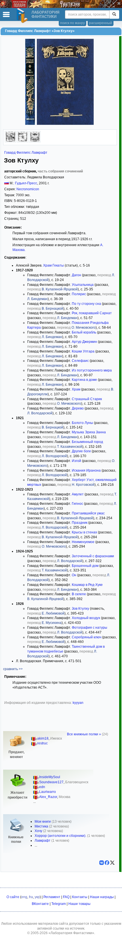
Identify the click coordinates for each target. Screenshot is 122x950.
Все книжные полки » (84, 734)
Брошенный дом (85, 566)
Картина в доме (84, 380)
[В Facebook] (107, 862)
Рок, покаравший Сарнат (92, 313)
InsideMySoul (49, 777)
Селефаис (80, 361)
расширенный (100, 23)
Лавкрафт (43, 841)
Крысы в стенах (84, 532)
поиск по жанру (72, 23)
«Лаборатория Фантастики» (71, 933)
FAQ (66, 897)
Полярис (79, 294)
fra (31, 897)
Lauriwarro (47, 792)
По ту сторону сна (86, 304)
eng (24, 897)
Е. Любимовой (53, 613)
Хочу (38, 831)
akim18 (43, 738)
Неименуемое (83, 542)
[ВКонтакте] (101, 862)
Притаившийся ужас (88, 513)
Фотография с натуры (89, 628)
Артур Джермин (84, 342)
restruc (42, 743)
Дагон (76, 275)
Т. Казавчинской (69, 447)
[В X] (112, 862)
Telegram (58, 904)
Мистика (41, 826)
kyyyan (78, 703)
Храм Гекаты (53, 265)
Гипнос (77, 504)
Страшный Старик (87, 399)
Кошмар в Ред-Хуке (87, 585)
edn (42, 787)
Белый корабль (84, 332)
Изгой (76, 461)
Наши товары (79, 904)
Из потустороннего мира (92, 370)
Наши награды (102, 897)
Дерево (78, 408)
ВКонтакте (40, 904)
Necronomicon (27, 189)
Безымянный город (87, 442)
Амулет (78, 494)
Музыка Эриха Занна (89, 432)
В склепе (79, 594)
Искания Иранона (86, 470)
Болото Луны (82, 423)
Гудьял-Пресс (26, 183)
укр (37, 897)
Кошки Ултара (83, 351)
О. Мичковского (83, 328)
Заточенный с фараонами (93, 556)
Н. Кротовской (83, 485)
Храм (76, 389)
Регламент (51, 897)
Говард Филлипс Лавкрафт (25, 153)
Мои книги (43, 822)
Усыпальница (83, 285)
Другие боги (81, 451)
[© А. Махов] (10, 141)
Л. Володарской (39, 413)
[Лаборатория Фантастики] (23, 15)
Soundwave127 (51, 782)
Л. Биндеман (37, 299)
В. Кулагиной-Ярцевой (60, 289)
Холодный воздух (86, 618)
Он (74, 575)
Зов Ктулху (80, 609)
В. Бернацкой (52, 309)
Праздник (79, 523)
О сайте (13, 897)
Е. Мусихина (52, 623)
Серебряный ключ (86, 637)
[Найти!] (114, 14)
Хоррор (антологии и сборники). (60, 836)
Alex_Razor (48, 797)
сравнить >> (13, 669)
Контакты (79, 897)
